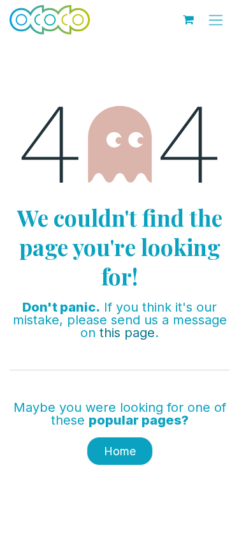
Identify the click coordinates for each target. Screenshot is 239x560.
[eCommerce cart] (188, 20)
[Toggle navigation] (215, 20)
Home (120, 451)
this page (127, 332)
